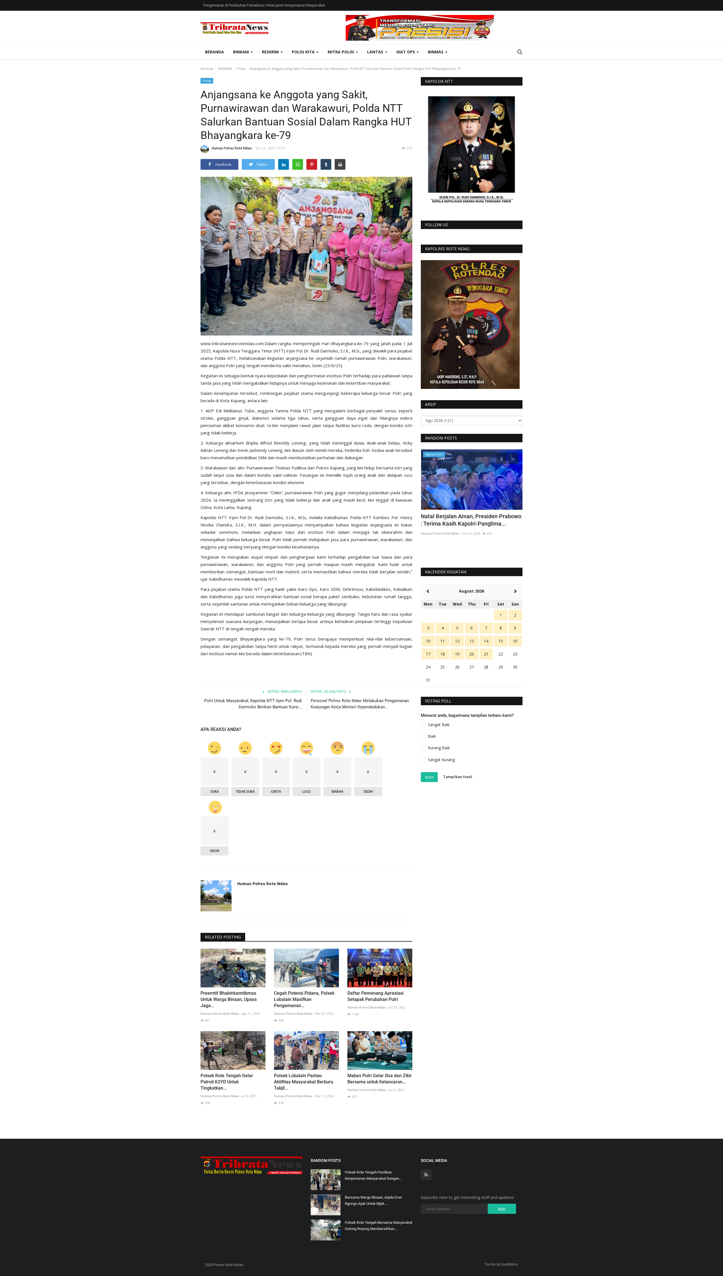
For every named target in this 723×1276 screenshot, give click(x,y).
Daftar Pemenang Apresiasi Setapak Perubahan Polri (375, 996)
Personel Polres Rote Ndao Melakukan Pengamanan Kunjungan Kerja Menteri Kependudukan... (360, 703)
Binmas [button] (436, 52)
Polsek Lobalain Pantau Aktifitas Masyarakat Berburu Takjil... (303, 1082)
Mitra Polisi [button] (341, 52)
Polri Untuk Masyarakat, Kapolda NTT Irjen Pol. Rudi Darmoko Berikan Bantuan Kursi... (253, 703)
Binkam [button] (241, 52)
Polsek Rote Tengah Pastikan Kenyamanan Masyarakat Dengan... (373, 1175)
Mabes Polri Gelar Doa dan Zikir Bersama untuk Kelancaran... (379, 1079)
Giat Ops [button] (406, 52)
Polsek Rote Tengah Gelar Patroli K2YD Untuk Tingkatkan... (227, 1082)
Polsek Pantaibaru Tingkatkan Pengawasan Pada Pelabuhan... (461, 520)
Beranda (214, 52)
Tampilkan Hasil (457, 776)
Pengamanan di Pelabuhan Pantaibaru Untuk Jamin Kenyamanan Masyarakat (264, 5)
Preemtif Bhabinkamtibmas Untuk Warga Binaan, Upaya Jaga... (229, 999)
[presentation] (501, 459)
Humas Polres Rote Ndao (232, 148)
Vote (429, 777)
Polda (241, 68)
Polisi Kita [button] (304, 52)
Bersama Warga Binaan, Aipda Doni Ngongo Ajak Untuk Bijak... (373, 1200)
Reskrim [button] (271, 52)
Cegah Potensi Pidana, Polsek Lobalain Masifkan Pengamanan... (304, 999)
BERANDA (225, 68)
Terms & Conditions (501, 1264)
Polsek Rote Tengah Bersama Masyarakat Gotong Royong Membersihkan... (378, 1225)
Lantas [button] (375, 52)
